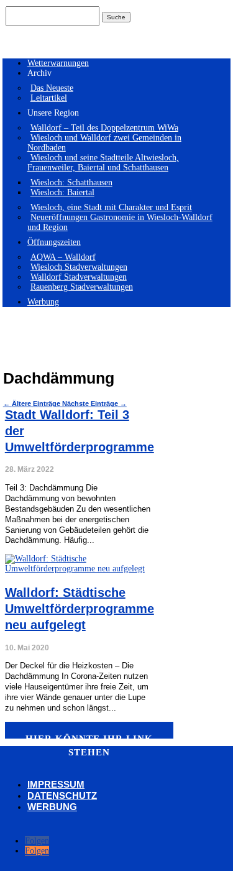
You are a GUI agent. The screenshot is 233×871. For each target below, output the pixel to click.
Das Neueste (51, 88)
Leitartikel (48, 98)
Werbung (43, 301)
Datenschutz (62, 795)
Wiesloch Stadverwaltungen (78, 267)
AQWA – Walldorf (63, 257)
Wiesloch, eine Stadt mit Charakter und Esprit (111, 207)
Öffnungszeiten (54, 242)
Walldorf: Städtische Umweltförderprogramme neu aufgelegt (79, 609)
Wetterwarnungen (58, 63)
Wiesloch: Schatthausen (71, 182)
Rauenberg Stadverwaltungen (81, 287)
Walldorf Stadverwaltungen (78, 277)
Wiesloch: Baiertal (62, 192)
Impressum (56, 784)
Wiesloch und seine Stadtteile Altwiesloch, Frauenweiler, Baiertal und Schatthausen (103, 162)
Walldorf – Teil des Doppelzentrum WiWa (104, 127)
